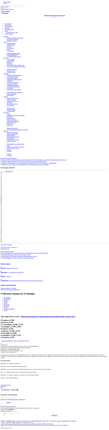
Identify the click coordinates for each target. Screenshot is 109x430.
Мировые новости (12, 40)
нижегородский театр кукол (8, 340)
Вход (5, 3)
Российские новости (12, 39)
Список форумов (11, 94)
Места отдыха (11, 108)
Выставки (6, 306)
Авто (8, 145)
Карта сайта (26, 421)
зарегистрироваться (20, 399)
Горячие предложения (13, 121)
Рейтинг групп (11, 71)
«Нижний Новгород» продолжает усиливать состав (16, 254)
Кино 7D (6, 300)
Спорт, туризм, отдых (13, 148)
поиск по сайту (5, 6)
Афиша (6, 96)
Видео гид (10, 125)
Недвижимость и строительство (15, 144)
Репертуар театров (12, 101)
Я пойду (3, 385)
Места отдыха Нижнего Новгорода (10, 289)
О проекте (19, 421)
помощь (9, 402)
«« (1, 171)
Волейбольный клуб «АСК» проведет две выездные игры (18, 258)
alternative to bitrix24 (12, 268)
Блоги (5, 42)
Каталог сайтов (9, 33)
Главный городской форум (14, 75)
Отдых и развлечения (13, 82)
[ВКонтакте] (12, 390)
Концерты (10, 102)
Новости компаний (12, 134)
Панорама (9, 116)
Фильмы (9, 32)
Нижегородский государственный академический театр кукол (48, 316)
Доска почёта (10, 45)
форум (59, 421)
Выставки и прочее (12, 104)
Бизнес (6, 131)
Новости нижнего (12, 119)
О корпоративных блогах (14, 56)
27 (1, 230)
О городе (6, 112)
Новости (6, 36)
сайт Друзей (8, 23)
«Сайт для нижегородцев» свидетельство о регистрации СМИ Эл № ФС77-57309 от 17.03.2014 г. (27, 424)
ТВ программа (9, 26)
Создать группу (11, 72)
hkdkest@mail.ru (11, 421)
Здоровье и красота (12, 84)
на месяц (9, 244)
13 (1, 210)
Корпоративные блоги (13, 137)
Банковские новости (12, 132)
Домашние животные (13, 85)
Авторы (9, 46)
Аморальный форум (12, 78)
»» (3, 171)
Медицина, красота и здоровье (15, 147)
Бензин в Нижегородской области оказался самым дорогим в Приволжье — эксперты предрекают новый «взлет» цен (34, 159)
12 (1, 208)
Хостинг (9, 154)
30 (1, 190)
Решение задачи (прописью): (8, 406)
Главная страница (5, 288)
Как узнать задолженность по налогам (17, 129)
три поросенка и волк (23, 340)
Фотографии (10, 48)
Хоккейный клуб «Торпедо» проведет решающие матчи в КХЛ (19, 256)
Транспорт (10, 124)
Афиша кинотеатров (12, 98)
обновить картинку (6, 411)
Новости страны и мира (7, 251)
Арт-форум (10, 88)
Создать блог (10, 51)
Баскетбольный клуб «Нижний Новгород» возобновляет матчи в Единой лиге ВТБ (25, 253)
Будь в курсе (54, 17)
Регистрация (7, 2)
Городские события (9, 309)
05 (1, 198)
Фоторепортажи (9, 29)
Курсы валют (10, 138)
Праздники (10, 63)
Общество (10, 81)
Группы (6, 58)
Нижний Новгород (12, 128)
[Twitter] (14, 390)
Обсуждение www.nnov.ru (14, 89)
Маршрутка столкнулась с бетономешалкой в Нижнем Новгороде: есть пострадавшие (25, 164)
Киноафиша (8, 25)
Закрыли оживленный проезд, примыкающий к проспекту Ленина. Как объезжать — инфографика (29, 163)
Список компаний (12, 55)
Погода (3, 7)
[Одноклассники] (16, 390)
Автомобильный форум (13, 86)
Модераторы (10, 95)
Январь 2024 (9, 171)
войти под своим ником (7, 399)
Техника (9, 149)
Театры (6, 301)
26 (1, 184)
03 (1, 196)
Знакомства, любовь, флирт (14, 79)
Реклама (9, 155)
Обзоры (9, 151)
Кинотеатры (7, 299)
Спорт (5, 310)
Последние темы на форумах (15, 92)
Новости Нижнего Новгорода (15, 38)
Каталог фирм (11, 135)
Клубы (6, 303)
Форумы (7, 28)
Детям (5, 307)
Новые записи (5, 264)
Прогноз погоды (11, 122)
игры (13, 32)
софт (16, 32)
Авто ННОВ (10, 61)
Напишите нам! (5, 248)
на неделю (3, 244)
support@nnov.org (66, 421)
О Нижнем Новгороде (36, 421)
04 (1, 197)
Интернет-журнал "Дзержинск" (15, 65)
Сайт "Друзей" (11, 59)
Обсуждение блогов (12, 76)
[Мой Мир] (17, 390)
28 (1, 231)
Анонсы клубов (11, 99)
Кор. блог (45, 421)
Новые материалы (12, 69)
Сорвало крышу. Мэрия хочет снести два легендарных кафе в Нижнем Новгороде (24, 161)
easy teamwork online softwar (16, 272)
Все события (10, 105)
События (13, 288)
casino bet (8, 276)
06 (1, 200)
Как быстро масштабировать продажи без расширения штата (26, 280)
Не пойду (3, 386)
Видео (8, 49)
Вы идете (8, 385)
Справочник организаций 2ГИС (16, 115)
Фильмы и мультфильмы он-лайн (16, 66)
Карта (6, 31)
